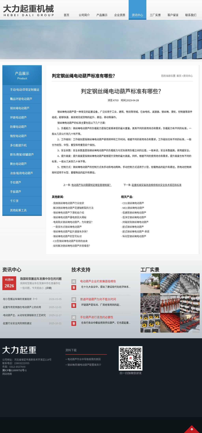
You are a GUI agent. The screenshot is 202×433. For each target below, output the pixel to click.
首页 (66, 15)
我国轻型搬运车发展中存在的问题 (41, 278)
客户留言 (173, 15)
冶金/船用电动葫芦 (21, 173)
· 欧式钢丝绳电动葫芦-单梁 (135, 231)
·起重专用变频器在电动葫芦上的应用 (21, 307)
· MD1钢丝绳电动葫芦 (132, 208)
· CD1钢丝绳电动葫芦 (132, 203)
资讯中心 (137, 15)
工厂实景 (155, 15)
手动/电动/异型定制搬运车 (24, 91)
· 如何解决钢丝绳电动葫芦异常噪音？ (71, 246)
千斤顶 (14, 200)
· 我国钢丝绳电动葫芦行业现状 (68, 203)
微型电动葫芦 (18, 136)
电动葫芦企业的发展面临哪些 (98, 281)
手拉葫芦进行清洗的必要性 (96, 317)
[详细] (48, 288)
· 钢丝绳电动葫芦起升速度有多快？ (70, 231)
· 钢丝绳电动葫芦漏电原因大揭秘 (69, 217)
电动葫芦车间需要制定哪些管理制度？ (91, 185)
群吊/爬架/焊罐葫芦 (22, 154)
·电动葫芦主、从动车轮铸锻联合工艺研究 (24, 315)
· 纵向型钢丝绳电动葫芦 (133, 236)
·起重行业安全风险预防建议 (17, 323)
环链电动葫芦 (18, 117)
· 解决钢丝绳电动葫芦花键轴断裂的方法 (73, 208)
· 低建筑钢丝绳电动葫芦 (133, 212)
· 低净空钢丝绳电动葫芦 (133, 217)
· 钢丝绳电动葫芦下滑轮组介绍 (68, 212)
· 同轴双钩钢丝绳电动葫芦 (135, 222)
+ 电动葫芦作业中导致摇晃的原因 (83, 359)
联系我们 (190, 15)
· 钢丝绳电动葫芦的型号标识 (67, 236)
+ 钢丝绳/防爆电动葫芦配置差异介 (83, 365)
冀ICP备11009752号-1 (14, 370)
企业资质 (119, 15)
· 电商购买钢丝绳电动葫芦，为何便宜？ (73, 222)
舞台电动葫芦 (18, 163)
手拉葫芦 (15, 182)
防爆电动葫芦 (18, 126)
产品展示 (102, 15)
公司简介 (84, 15)
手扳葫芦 (15, 191)
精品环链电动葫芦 (21, 98)
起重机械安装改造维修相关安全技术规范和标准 (156, 185)
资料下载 (71, 350)
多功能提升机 (18, 145)
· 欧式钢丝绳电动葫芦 (132, 227)
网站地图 (7, 374)
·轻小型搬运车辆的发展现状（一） (20, 299)
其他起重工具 (18, 210)
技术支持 (80, 269)
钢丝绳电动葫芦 (19, 108)
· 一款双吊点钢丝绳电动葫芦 (67, 227)
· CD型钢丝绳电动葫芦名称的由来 (70, 241)
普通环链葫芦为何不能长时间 (98, 299)
